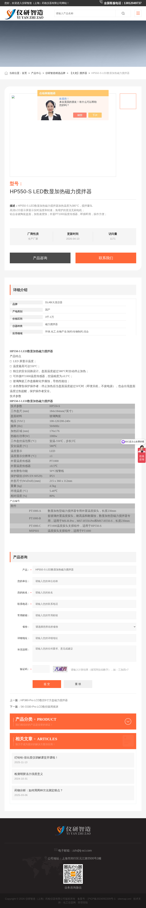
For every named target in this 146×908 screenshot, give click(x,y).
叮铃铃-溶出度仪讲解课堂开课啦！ (36, 757)
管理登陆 (83, 902)
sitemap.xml (124, 898)
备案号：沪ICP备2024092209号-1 (96, 898)
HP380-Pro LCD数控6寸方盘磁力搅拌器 (44, 700)
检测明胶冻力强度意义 (28, 773)
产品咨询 (40, 258)
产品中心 (36, 73)
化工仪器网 (69, 902)
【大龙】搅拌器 (78, 73)
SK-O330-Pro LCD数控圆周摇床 (39, 706)
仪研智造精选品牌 (55, 73)
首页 (24, 73)
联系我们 (106, 258)
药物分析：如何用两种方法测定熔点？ (38, 790)
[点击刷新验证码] (60, 669)
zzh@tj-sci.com (82, 850)
